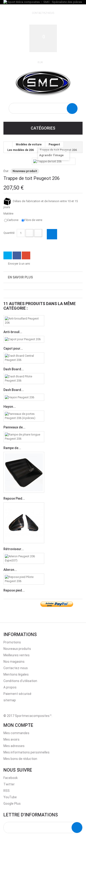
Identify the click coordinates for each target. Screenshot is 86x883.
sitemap (9, 700)
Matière (8, 213)
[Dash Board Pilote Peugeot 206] (23, 378)
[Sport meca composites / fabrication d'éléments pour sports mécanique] (43, 82)
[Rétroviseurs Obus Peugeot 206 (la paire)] (23, 522)
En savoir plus (20, 277)
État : (6, 171)
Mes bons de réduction (20, 759)
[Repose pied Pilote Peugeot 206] (23, 579)
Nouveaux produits (17, 649)
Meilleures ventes (16, 655)
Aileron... (10, 570)
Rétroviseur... (13, 549)
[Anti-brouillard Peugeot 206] (23, 320)
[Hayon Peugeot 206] (23, 397)
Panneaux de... (14, 427)
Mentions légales (16, 674)
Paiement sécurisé (17, 694)
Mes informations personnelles (26, 752)
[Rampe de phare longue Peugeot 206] (23, 436)
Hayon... (9, 406)
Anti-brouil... (12, 332)
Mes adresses (14, 746)
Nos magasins (14, 661)
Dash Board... (13, 369)
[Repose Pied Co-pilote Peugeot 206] (23, 472)
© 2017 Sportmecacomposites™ (27, 716)
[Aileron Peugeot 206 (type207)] (23, 558)
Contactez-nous (43, 13)
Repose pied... (14, 590)
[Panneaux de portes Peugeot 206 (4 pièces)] (23, 416)
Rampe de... (12, 448)
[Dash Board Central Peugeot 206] (23, 357)
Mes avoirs (11, 739)
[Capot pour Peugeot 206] (23, 339)
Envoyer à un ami (19, 263)
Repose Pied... (14, 498)
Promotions (12, 642)
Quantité (8, 233)
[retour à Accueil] (8, 144)
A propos (10, 687)
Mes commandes (16, 733)
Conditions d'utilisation (20, 681)
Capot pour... (13, 348)
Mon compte (18, 725)
